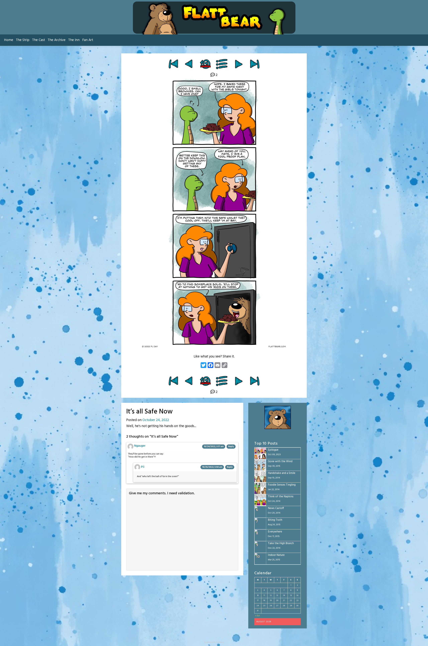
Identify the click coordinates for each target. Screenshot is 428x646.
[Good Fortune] (238, 64)
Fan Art (87, 40)
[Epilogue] (254, 64)
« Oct (257, 615)
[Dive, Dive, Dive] (189, 64)
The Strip (22, 40)
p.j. (143, 466)
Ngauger (139, 445)
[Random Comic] (205, 64)
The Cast (38, 40)
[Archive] (222, 64)
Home (8, 40)
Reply (231, 446)
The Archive (57, 40)
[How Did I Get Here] (173, 64)
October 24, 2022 (155, 420)
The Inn (74, 40)
